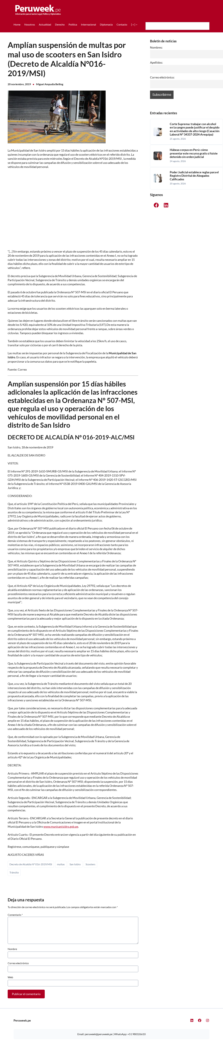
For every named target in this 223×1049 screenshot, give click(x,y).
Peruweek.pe (22, 1020)
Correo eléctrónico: (162, 77)
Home (17, 24)
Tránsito (14, 872)
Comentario (15, 914)
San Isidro (75, 864)
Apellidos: (156, 62)
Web (10, 977)
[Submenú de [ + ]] (136, 24)
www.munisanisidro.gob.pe (60, 826)
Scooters (90, 864)
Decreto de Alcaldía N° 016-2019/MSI (30, 864)
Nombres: (156, 47)
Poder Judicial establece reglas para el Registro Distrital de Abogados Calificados (194, 176)
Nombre (12, 948)
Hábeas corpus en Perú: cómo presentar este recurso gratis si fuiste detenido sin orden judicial (194, 153)
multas (61, 864)
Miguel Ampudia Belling (49, 84)
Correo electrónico (18, 963)
